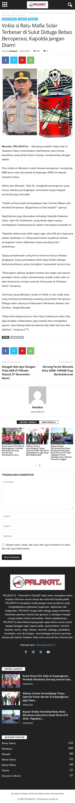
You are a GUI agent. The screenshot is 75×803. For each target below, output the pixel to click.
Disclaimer (16, 793)
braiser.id (53, 799)
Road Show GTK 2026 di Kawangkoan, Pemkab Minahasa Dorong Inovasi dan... (48, 677)
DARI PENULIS (49, 422)
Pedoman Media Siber (39, 793)
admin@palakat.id (45, 645)
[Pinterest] (22, 60)
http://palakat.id (37, 412)
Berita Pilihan (9, 443)
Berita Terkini (18, 12)
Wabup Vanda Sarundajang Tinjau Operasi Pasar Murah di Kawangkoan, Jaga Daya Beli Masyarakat (37, 450)
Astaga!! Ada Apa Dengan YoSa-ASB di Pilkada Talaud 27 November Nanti (18, 372)
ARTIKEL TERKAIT (28, 422)
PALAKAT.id (29, 799)
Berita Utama (9, 759)
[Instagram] (34, 652)
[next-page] (40, 465)
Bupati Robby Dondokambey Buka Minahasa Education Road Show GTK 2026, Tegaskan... (45, 715)
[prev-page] (35, 465)
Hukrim (22, 19)
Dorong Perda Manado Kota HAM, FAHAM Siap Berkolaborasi (57, 370)
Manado (33, 19)
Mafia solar (17, 337)
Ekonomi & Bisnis (11, 776)
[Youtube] (48, 652)
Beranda (5, 12)
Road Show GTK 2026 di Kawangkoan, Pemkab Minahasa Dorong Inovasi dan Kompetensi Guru (13, 450)
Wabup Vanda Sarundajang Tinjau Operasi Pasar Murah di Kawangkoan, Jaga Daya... (46, 697)
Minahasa (7, 748)
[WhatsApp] (30, 60)
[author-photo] (37, 395)
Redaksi (13, 51)
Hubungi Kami (57, 793)
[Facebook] (5, 60)
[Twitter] (13, 60)
